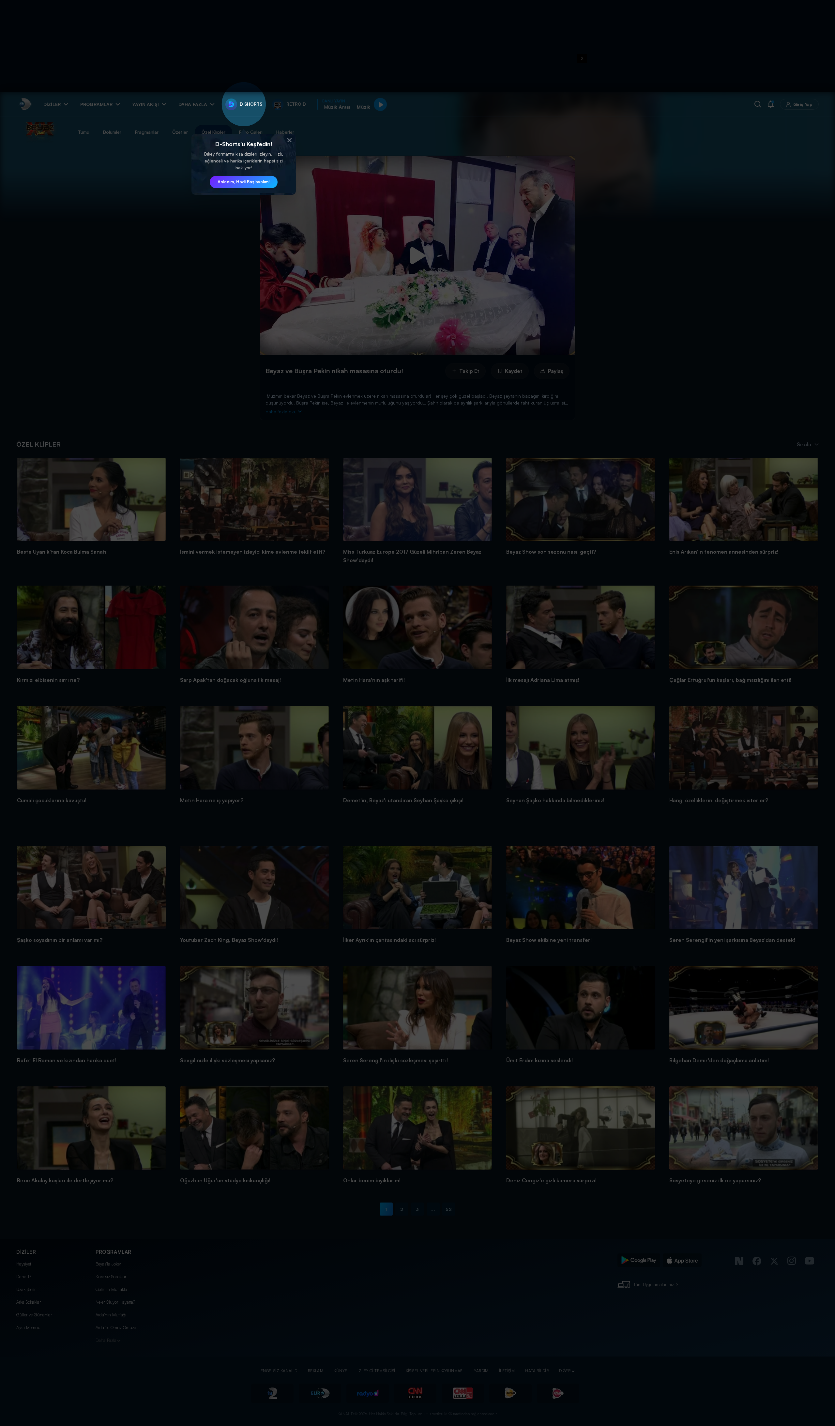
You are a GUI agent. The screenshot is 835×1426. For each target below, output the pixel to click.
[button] (289, 140)
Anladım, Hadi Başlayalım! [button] (244, 181)
